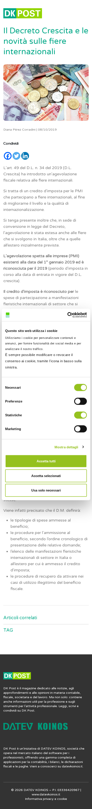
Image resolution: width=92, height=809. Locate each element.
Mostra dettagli (66, 447)
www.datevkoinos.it (46, 794)
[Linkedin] (25, 156)
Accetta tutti (46, 461)
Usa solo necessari (46, 490)
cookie (62, 799)
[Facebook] (8, 156)
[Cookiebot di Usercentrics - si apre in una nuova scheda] (67, 315)
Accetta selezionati (46, 475)
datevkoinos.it (72, 766)
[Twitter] (16, 156)
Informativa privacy (39, 799)
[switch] (80, 401)
